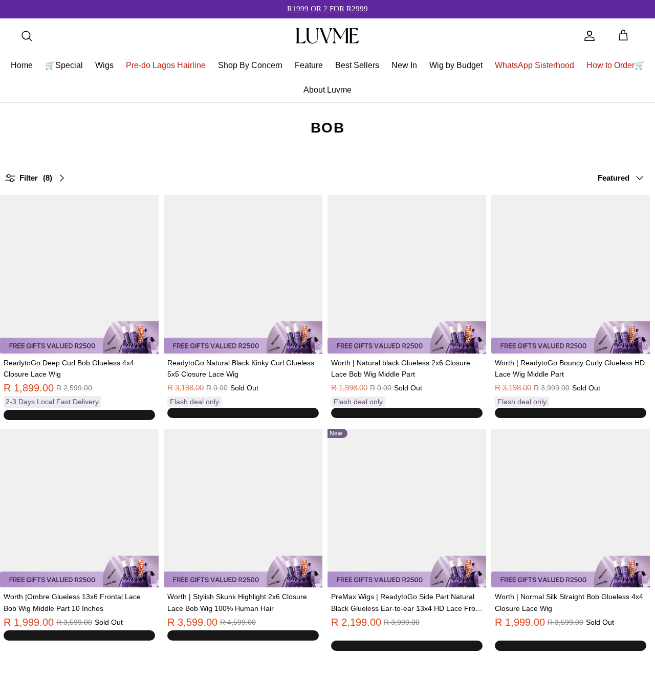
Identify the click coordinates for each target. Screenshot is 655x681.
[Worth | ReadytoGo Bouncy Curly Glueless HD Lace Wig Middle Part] (570, 274)
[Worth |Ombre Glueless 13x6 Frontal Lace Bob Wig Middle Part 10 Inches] (79, 508)
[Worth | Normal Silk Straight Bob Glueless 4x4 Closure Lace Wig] (570, 508)
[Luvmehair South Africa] (327, 35)
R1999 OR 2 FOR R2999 (327, 9)
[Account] (589, 36)
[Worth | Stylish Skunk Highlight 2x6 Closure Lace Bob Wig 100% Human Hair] (243, 508)
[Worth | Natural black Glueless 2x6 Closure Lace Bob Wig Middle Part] (407, 274)
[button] (350, 635)
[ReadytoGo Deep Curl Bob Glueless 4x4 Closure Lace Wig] (79, 274)
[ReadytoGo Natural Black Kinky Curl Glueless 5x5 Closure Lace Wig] (243, 274)
